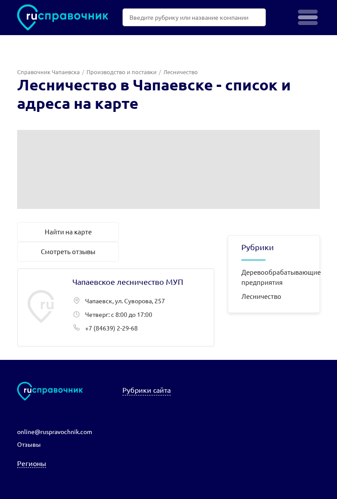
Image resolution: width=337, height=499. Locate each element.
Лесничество (261, 296)
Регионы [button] (31, 463)
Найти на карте (68, 231)
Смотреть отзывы (68, 251)
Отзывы (29, 444)
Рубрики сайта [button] (146, 389)
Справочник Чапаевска (48, 71)
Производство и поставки (121, 71)
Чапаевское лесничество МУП (116, 307)
